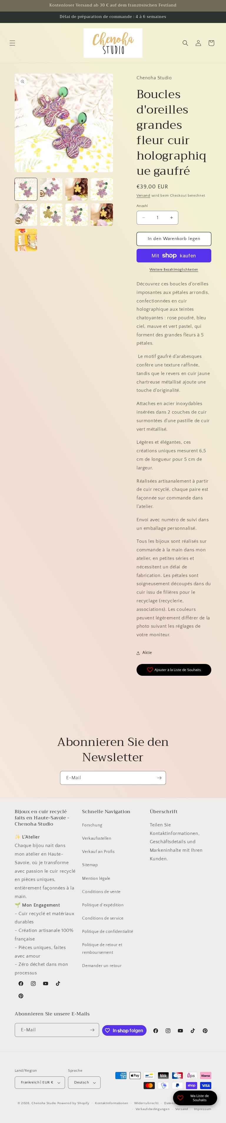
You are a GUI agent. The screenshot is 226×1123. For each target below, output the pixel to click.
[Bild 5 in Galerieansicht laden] (26, 214)
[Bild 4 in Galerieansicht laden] (102, 189)
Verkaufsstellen (96, 838)
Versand (143, 196)
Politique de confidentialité (107, 931)
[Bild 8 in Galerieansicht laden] (102, 214)
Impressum (202, 1109)
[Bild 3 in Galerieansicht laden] (76, 189)
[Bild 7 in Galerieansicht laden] (76, 214)
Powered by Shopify (73, 1103)
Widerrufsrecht (146, 1103)
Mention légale (96, 878)
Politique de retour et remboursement (102, 949)
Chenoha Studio (43, 1103)
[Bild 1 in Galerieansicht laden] (26, 189)
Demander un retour (102, 965)
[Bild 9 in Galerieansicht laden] (26, 240)
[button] (12, 43)
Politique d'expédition (103, 905)
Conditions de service (103, 918)
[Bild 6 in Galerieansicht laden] (51, 214)
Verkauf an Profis (98, 851)
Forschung (92, 825)
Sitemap (90, 865)
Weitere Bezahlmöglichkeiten (173, 270)
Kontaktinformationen (111, 1103)
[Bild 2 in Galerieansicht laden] (51, 189)
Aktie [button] (147, 652)
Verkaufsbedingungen (153, 1109)
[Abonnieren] (159, 778)
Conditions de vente (101, 891)
